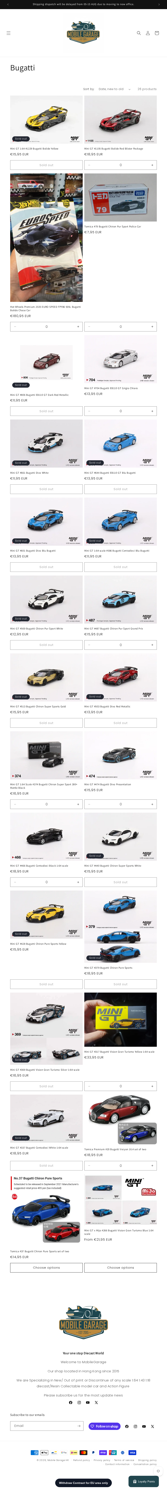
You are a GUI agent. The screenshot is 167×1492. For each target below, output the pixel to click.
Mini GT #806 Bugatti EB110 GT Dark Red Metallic (39, 395)
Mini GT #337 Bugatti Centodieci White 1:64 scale (39, 1147)
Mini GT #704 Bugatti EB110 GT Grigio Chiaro (111, 388)
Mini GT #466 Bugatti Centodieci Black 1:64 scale (39, 865)
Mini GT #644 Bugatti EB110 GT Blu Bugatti (110, 472)
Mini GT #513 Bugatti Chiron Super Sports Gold (38, 706)
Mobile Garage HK (58, 1460)
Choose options (46, 1267)
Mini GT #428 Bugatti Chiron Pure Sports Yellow (38, 944)
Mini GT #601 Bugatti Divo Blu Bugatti (33, 550)
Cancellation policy (145, 1464)
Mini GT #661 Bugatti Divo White (29, 472)
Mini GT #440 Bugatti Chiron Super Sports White (112, 865)
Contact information (117, 1464)
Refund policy (81, 1460)
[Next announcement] (159, 4)
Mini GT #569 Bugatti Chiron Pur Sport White (36, 628)
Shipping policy (147, 1460)
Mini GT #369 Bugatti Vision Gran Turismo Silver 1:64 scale (45, 1069)
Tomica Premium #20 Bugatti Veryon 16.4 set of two (115, 1149)
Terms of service (124, 1460)
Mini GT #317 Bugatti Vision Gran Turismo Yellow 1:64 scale (119, 1051)
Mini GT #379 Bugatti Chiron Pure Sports (108, 967)
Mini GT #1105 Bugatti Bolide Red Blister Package (113, 148)
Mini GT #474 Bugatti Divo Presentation (107, 784)
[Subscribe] (78, 1426)
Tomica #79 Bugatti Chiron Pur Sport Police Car (112, 226)
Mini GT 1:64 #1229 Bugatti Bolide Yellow (34, 148)
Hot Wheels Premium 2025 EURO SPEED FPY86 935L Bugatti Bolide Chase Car (45, 308)
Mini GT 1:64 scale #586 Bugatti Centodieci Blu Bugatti (116, 550)
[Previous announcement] (7, 4)
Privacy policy (102, 1460)
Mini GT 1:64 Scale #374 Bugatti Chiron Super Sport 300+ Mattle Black (43, 786)
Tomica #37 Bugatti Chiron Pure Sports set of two (39, 1251)
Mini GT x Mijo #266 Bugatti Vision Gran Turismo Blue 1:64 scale (118, 1232)
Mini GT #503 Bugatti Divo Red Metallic (107, 706)
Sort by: (89, 89)
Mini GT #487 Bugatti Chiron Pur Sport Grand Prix (113, 628)
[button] (8, 33)
